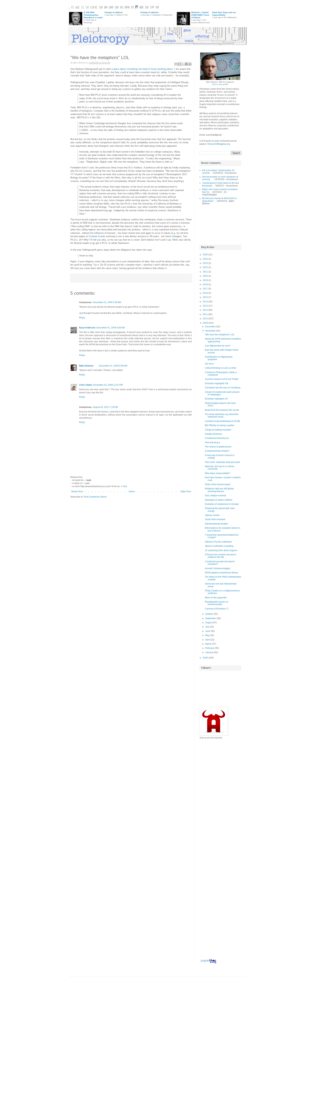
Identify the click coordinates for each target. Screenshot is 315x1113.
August (209, 622)
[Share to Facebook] (186, 64)
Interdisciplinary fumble (216, 524)
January (209, 652)
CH (87, 7)
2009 (205, 323)
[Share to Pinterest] (190, 64)
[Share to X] (183, 64)
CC (82, 7)
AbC (77, 7)
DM (105, 7)
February (210, 648)
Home (132, 491)
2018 (205, 284)
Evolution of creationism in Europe (222, 504)
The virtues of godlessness (218, 446)
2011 (205, 314)
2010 (205, 318)
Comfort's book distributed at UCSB (222, 421)
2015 (205, 297)
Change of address (113, 12)
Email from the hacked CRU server (222, 410)
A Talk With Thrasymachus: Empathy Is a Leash (93, 15)
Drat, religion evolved (215, 495)
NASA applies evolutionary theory (221, 572)
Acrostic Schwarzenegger (217, 568)
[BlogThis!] (179, 64)
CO (91, 7)
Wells (175, 239)
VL (96, 7)
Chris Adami (85, 385)
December (210, 326)
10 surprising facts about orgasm (221, 550)
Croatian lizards (97, 236)
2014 (205, 301)
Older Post (185, 491)
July (207, 626)
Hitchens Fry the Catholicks (218, 542)
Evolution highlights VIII (216, 383)
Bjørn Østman (86, 365)
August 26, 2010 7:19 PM (105, 407)
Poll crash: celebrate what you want (222, 462)
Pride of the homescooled (217, 484)
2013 (205, 306)
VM (157, 7)
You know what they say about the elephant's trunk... (221, 415)
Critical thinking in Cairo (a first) (220, 368)
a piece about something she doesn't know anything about (142, 69)
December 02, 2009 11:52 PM (108, 385)
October (209, 614)
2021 (205, 271)
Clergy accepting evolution (218, 429)
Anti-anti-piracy (212, 442)
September (211, 618)
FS (72, 7)
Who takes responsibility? (217, 473)
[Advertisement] (215, 224)
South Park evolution (215, 519)
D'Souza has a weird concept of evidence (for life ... (220, 555)
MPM (127, 7)
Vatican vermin (212, 515)
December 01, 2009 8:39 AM (110, 327)
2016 (205, 293)
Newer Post (77, 491)
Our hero (209, 363)
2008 (205, 657)
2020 (205, 276)
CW (101, 7)
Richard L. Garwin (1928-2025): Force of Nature (200, 15)
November (210, 331)
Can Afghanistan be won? (217, 345)
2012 (205, 310)
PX (132, 7)
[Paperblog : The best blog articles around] (208, 963)
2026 (205, 254)
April (207, 639)
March (208, 644)
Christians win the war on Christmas (222, 387)
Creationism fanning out (217, 438)
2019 (205, 280)
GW (117, 7)
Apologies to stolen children (218, 500)
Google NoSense (213, 434)
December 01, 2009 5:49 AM (107, 302)
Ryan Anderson (87, 327)
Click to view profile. (220, 84)
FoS (125, 486)
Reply (82, 317)
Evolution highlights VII (216, 398)
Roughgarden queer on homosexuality (216, 603)
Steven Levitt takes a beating (219, 546)
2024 (205, 259)
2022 (205, 267)
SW (147, 7)
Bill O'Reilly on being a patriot (219, 425)
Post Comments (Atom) (95, 497)
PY (136, 7)
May (207, 635)
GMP (111, 7)
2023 (205, 263)
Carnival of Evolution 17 (217, 608)
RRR (141, 7)
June (208, 631)
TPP (152, 7)
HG (121, 7)
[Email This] (176, 64)
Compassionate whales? (217, 451)
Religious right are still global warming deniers (219, 489)
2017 (205, 288)
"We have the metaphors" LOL (220, 334)
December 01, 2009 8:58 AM (113, 365)
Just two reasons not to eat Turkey (221, 379)
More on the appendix (216, 597)
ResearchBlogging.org (218, 144)
